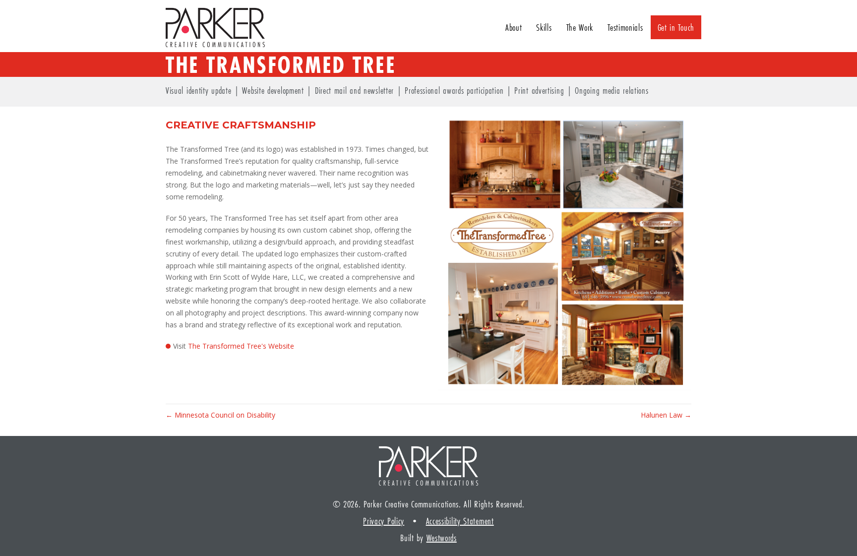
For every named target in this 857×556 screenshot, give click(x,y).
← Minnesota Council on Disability (220, 415)
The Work (580, 27)
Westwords (442, 537)
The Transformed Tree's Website (241, 346)
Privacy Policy (383, 520)
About (513, 27)
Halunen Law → (666, 415)
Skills (543, 27)
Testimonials (625, 27)
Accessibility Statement (460, 520)
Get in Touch (676, 27)
